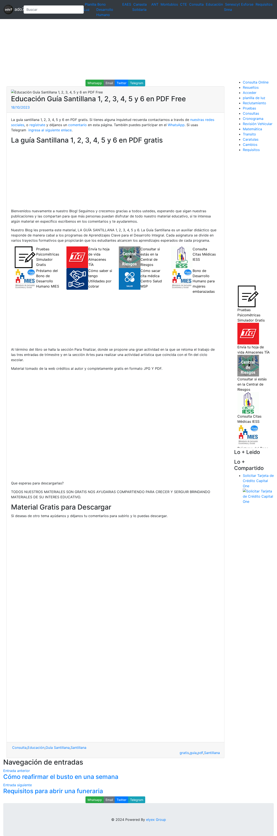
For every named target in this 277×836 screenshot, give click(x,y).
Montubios (169, 4)
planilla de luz (254, 98)
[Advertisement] (130, 49)
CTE (183, 4)
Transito (249, 134)
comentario (77, 125)
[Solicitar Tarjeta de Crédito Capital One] (258, 496)
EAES (126, 4)
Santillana (78, 747)
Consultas (251, 113)
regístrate (36, 125)
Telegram (136, 83)
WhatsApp (176, 125)
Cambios (250, 144)
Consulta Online (256, 82)
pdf (200, 753)
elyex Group (156, 819)
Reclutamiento (254, 103)
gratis (184, 753)
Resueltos (251, 87)
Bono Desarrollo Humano (104, 9)
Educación (214, 4)
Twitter (121, 83)
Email (109, 83)
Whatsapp (94, 83)
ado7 (16, 9)
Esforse (247, 4)
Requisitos (264, 4)
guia (193, 753)
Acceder (249, 92)
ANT (154, 4)
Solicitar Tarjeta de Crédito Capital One (258, 480)
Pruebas (249, 108)
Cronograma (253, 118)
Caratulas (250, 139)
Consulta (196, 4)
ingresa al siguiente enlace (49, 130)
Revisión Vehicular (257, 124)
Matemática (252, 129)
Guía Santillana (57, 747)
